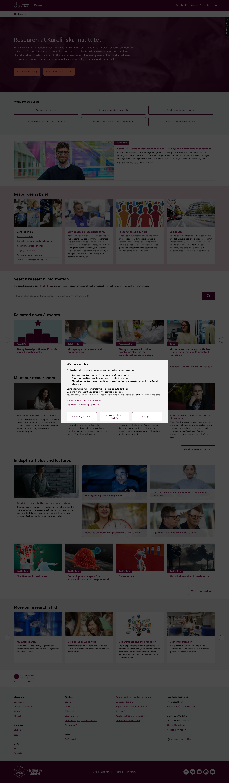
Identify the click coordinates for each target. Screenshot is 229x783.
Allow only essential (81, 416)
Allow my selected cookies (114, 416)
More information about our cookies (84, 400)
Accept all (147, 416)
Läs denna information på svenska (83, 404)
